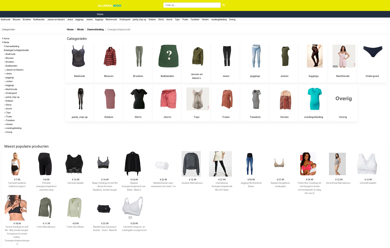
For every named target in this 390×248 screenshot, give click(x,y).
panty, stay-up (139, 19)
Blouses (16, 19)
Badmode (5, 19)
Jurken (89, 19)
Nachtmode (111, 19)
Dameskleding (12, 46)
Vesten (205, 19)
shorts (169, 19)
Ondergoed (125, 19)
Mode (7, 42)
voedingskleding (219, 19)
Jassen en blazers (56, 19)
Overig (232, 19)
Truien (185, 19)
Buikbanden (39, 19)
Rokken (152, 19)
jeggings (80, 19)
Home (100, 14)
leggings (99, 19)
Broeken (27, 19)
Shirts (161, 19)
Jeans (70, 19)
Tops (177, 19)
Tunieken (195, 19)
